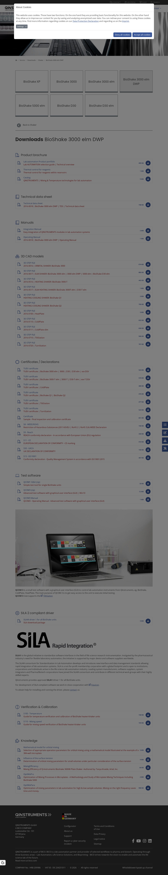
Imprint (125, 21)
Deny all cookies (122, 34)
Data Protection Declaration (86, 21)
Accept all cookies (142, 34)
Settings (20, 26)
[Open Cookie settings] (2, 862)
